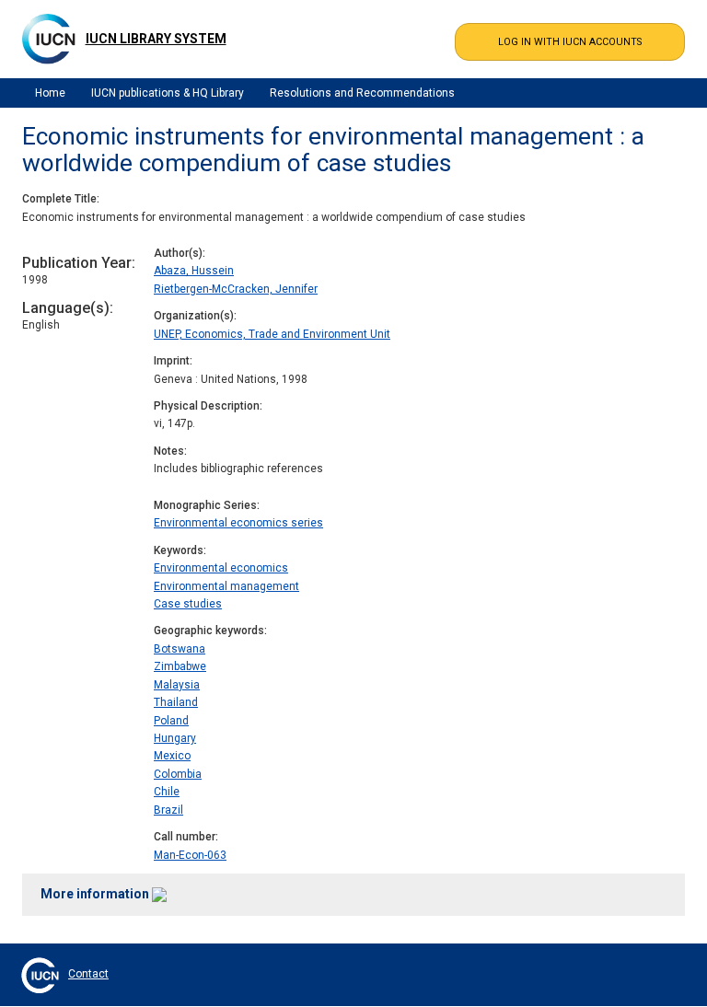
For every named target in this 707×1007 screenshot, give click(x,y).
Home (50, 93)
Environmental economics (221, 567)
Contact (88, 973)
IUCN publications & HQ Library (167, 93)
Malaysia (177, 684)
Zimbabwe (180, 666)
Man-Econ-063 (190, 855)
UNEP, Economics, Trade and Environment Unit (272, 334)
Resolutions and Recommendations (362, 93)
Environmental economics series (238, 522)
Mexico (172, 755)
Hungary (175, 738)
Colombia (178, 774)
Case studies (188, 603)
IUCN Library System (156, 38)
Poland (171, 720)
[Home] (48, 38)
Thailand (176, 702)
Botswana (179, 648)
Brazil (168, 810)
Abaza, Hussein (194, 270)
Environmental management (226, 586)
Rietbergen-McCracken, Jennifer (236, 289)
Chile (167, 791)
